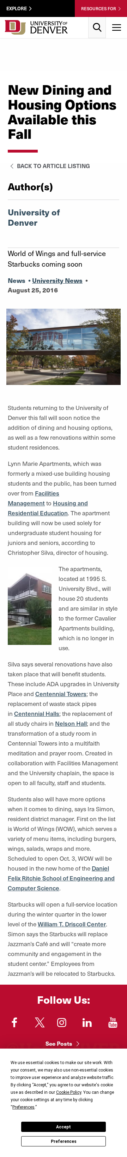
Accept (63, 1127)
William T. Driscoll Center (72, 924)
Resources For (98, 8)
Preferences (64, 1141)
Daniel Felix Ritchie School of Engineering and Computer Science (61, 878)
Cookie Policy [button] (68, 1092)
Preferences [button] (23, 1107)
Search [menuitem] (97, 19)
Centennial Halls (36, 713)
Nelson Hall (71, 723)
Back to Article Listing (53, 166)
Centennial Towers (60, 693)
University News (57, 280)
